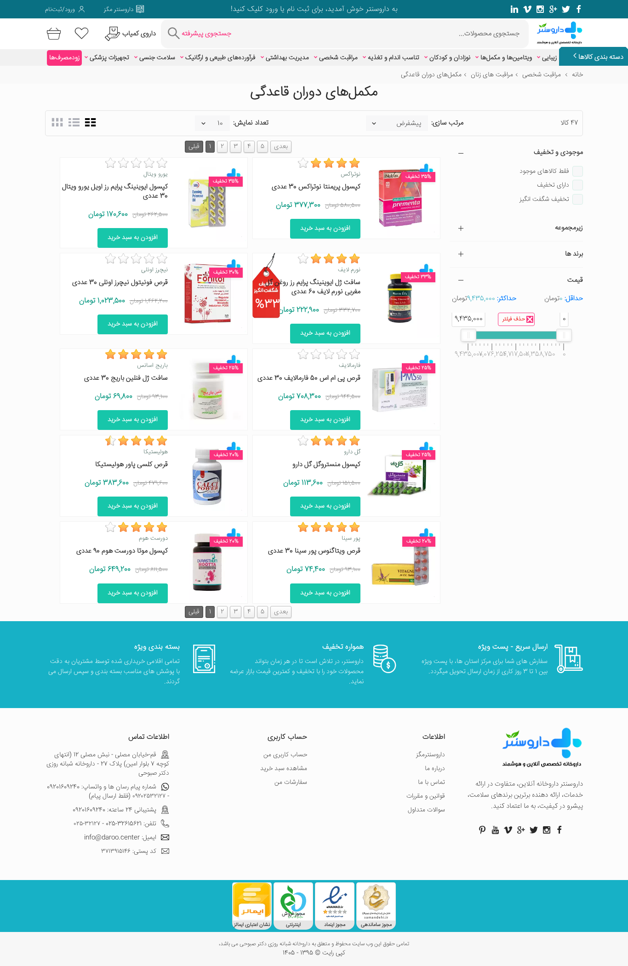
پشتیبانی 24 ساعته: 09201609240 (114, 810)
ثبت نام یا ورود (286, 9)
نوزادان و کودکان (449, 58)
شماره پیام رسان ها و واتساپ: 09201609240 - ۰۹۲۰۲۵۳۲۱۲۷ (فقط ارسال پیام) (108, 792)
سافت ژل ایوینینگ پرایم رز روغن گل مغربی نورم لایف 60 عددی (312, 287)
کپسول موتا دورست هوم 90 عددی (122, 551)
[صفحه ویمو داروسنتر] (527, 9)
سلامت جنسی (157, 58)
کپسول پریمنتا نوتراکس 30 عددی (316, 187)
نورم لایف (349, 269)
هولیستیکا (155, 452)
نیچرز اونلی (154, 269)
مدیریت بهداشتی (287, 58)
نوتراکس (350, 174)
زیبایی (549, 58)
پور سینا (351, 538)
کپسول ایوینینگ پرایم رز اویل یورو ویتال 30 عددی (115, 191)
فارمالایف (349, 365)
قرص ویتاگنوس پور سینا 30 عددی (314, 551)
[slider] (564, 335)
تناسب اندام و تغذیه (393, 58)
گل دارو (352, 452)
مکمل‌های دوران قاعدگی (431, 75)
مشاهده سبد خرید (283, 768)
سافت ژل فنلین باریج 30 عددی (126, 378)
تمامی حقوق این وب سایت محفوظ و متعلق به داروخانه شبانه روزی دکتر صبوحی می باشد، (314, 944)
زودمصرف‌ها (64, 58)
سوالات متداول (426, 810)
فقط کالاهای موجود (544, 171)
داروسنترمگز (430, 755)
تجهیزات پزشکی (109, 58)
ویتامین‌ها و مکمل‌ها (506, 58)
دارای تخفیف (553, 185)
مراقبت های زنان (492, 75)
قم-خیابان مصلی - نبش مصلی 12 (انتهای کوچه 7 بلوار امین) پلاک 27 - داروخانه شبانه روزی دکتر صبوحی (107, 764)
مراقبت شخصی (338, 58)
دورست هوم (153, 538)
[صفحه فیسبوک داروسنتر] (578, 9)
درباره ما (435, 768)
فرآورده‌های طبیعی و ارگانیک (220, 58)
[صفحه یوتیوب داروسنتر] (495, 830)
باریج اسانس (152, 365)
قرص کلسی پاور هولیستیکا (131, 464)
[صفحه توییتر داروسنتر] (565, 9)
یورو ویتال (155, 174)
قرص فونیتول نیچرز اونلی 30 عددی (120, 282)
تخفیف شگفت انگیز (544, 199)
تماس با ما (431, 782)
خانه (577, 75)
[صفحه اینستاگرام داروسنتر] (546, 830)
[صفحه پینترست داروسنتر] (482, 830)
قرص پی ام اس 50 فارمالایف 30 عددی (308, 378)
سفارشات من (290, 782)
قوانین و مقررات (425, 796)
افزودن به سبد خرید (325, 228)
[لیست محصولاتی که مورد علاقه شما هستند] (82, 33)
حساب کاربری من (285, 755)
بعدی (281, 147)
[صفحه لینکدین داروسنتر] (514, 9)
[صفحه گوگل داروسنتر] (553, 9)
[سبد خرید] (52, 33)
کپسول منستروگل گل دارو (326, 464)
